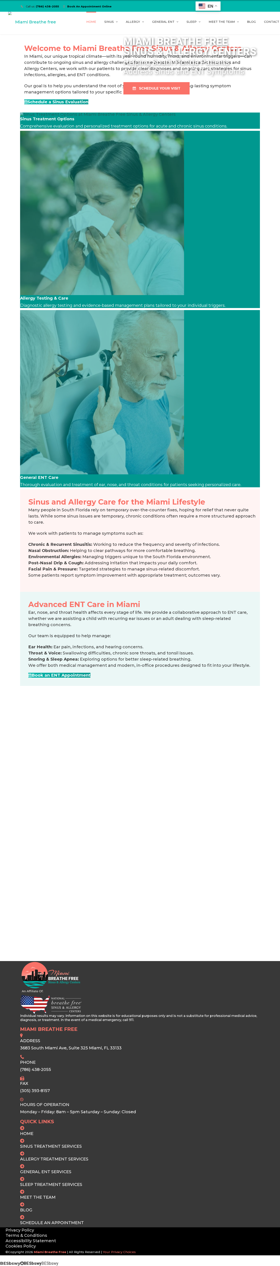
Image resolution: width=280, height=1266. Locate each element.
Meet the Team (222, 22)
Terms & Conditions (26, 1235)
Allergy (133, 22)
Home (91, 22)
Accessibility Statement (31, 1240)
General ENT (163, 22)
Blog (251, 22)
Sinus (109, 22)
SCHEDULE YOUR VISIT (158, 88)
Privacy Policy (20, 1230)
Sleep (192, 22)
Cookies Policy (21, 1246)
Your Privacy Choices (119, 1252)
